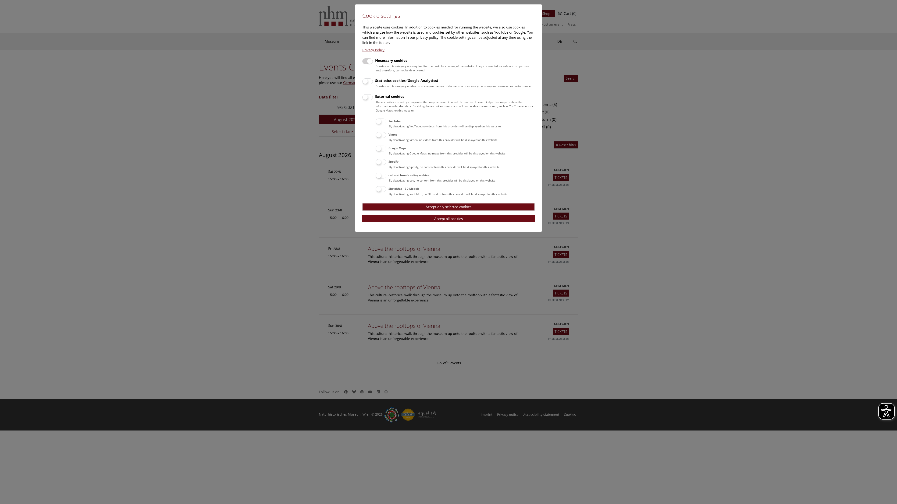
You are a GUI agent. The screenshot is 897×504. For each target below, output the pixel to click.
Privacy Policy (373, 50)
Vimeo (392, 134)
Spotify (393, 162)
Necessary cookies (391, 60)
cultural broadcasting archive (408, 175)
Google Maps (397, 148)
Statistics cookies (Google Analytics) (406, 80)
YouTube (394, 121)
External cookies (389, 96)
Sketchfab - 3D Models (403, 189)
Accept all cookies (448, 218)
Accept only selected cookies (448, 206)
